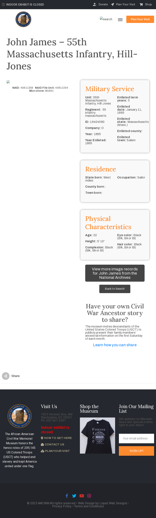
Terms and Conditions (89, 506)
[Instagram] (89, 495)
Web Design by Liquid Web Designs (102, 503)
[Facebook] (66, 495)
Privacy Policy (62, 506)
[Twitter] (74, 495)
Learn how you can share (115, 345)
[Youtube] (81, 495)
